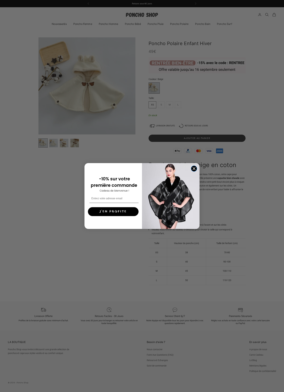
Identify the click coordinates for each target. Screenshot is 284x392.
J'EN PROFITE (113, 211)
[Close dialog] (194, 168)
